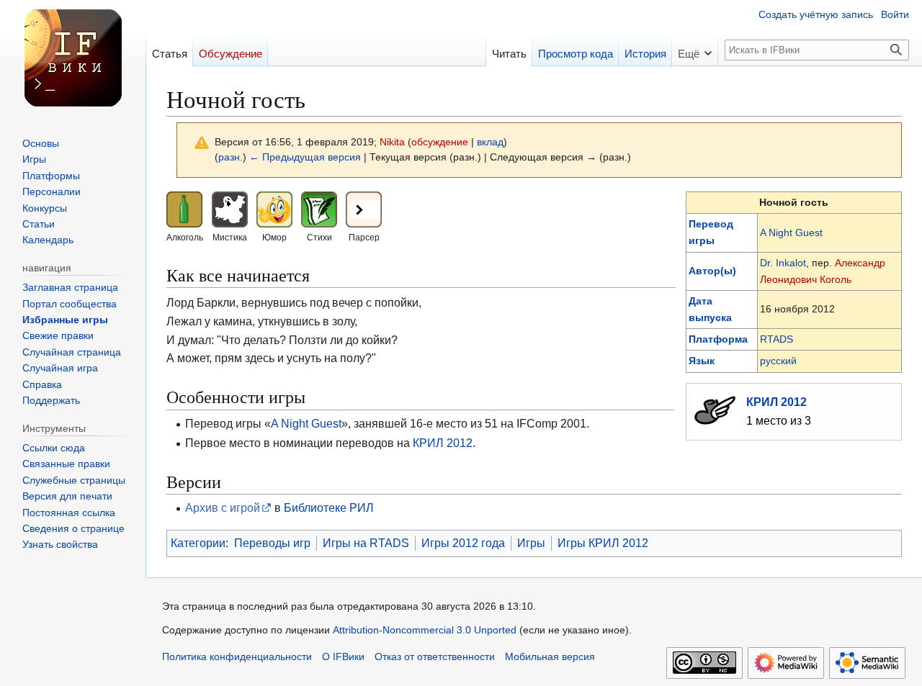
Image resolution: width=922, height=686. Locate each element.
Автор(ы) (712, 270)
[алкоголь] (184, 208)
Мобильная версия (550, 656)
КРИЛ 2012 (776, 401)
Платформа (718, 339)
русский (778, 360)
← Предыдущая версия (305, 157)
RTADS (776, 339)
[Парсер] (364, 208)
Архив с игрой (222, 507)
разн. (230, 157)
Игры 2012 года (463, 542)
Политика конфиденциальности (237, 656)
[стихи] (319, 208)
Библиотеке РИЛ (329, 507)
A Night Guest (791, 232)
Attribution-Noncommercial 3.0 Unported (424, 630)
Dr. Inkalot (783, 262)
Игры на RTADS (366, 542)
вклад (490, 142)
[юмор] (274, 208)
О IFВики (343, 656)
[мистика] (230, 208)
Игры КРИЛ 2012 (603, 542)
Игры (531, 542)
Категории (198, 542)
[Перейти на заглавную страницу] (72, 57)
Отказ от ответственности (435, 656)
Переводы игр (272, 542)
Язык (702, 360)
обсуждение (439, 142)
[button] (694, 49)
